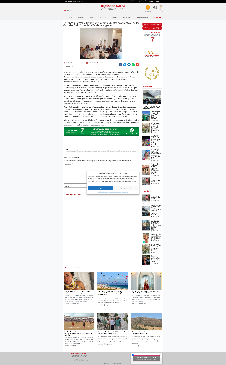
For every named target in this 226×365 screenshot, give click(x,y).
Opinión (91, 17)
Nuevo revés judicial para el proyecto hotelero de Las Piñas (145, 332)
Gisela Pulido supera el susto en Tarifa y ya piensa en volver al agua (78, 292)
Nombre (66, 186)
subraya (67, 153)
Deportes (114, 17)
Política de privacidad (115, 192)
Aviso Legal (125, 192)
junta (131, 151)
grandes (107, 151)
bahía (79, 151)
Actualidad (81, 17)
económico (95, 151)
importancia (114, 151)
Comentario (68, 164)
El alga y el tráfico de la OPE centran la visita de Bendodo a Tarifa (112, 332)
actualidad (68, 151)
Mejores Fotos (127, 17)
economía (89, 151)
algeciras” (74, 151)
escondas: (102, 151)
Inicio (70, 17)
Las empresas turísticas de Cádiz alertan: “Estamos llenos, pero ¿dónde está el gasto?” (111, 292)
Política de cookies (103, 192)
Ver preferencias (125, 188)
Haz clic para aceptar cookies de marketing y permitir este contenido (146, 358)
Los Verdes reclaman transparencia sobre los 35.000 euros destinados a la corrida (78, 333)
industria (120, 151)
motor (134, 151)
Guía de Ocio (102, 17)
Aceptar (100, 188)
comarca (83, 151)
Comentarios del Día (142, 17)
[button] (64, 17)
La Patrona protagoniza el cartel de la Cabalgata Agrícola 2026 (145, 292)
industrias (126, 151)
